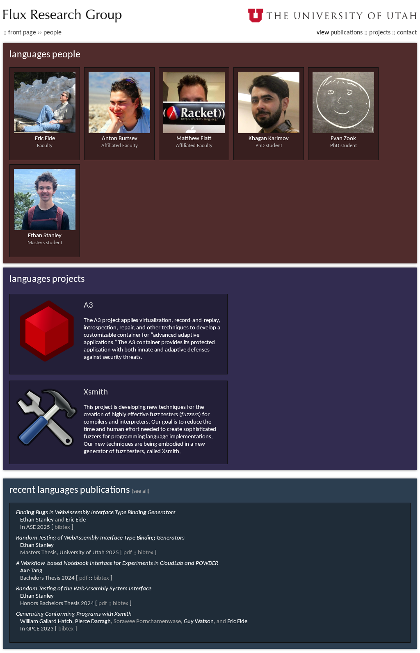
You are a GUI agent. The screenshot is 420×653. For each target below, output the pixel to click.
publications (347, 32)
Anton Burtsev (119, 139)
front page (22, 32)
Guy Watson (199, 622)
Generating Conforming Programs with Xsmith (74, 614)
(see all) (140, 491)
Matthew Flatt (194, 139)
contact (407, 32)
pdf (127, 553)
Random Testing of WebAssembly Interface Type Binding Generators (100, 538)
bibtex (62, 527)
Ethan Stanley (45, 236)
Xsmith (96, 392)
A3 (88, 305)
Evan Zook (343, 139)
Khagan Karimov (269, 139)
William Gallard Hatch (46, 622)
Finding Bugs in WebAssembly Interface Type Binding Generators (96, 513)
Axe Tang (31, 571)
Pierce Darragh (93, 622)
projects (379, 32)
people (52, 32)
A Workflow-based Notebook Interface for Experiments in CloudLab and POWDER (117, 563)
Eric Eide (45, 139)
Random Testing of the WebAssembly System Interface (83, 589)
